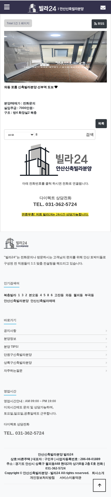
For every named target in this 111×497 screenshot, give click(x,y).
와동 (69, 295)
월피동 (78, 295)
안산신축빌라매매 (42, 301)
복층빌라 (10, 295)
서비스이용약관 (70, 477)
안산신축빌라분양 (16, 301)
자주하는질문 (13, 370)
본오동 (33, 295)
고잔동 (59, 295)
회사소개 (98, 473)
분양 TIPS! (11, 347)
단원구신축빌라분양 (18, 355)
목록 (101, 123)
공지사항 (10, 331)
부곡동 (89, 295)
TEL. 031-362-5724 (24, 433)
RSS (100, 24)
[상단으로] (99, 485)
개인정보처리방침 (42, 477)
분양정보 (10, 339)
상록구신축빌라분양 (18, 363)
